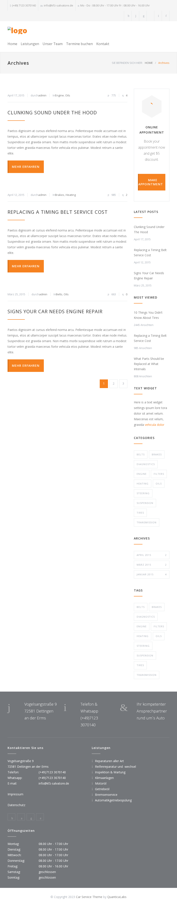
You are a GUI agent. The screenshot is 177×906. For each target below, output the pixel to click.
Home (12, 43)
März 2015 (152, 564)
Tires (140, 512)
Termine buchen (79, 43)
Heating (71, 195)
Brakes (59, 195)
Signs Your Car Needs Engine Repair (55, 311)
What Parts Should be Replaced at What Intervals (149, 364)
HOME (149, 63)
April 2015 (152, 555)
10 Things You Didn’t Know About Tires (148, 315)
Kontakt (102, 43)
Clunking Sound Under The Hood (52, 112)
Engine (59, 95)
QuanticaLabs (116, 897)
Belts (59, 294)
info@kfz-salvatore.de (58, 5)
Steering (143, 493)
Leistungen (30, 43)
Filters (159, 473)
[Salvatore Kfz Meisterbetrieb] (17, 30)
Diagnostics (146, 464)
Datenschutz (16, 805)
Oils (67, 95)
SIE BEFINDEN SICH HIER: (127, 63)
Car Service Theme (89, 897)
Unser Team (53, 43)
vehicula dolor (154, 425)
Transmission (146, 522)
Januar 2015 (152, 574)
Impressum (15, 794)
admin (42, 95)
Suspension (145, 503)
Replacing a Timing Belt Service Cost (58, 212)
